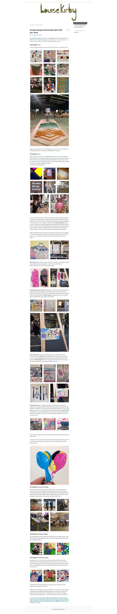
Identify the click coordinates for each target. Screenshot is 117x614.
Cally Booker (60, 597)
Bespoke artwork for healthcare (52, 597)
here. (44, 164)
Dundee (37, 599)
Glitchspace (55, 361)
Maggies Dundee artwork (60, 600)
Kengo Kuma (38, 410)
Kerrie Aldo (60, 156)
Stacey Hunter (56, 39)
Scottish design (46, 601)
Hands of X (60, 599)
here (60, 41)
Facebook (76, 32)
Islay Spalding (35, 358)
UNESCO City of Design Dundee (61, 601)
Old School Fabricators (40, 156)
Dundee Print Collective (53, 599)
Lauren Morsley (42, 600)
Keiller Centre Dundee (34, 600)
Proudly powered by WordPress (58, 609)
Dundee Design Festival (35, 38)
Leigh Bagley (47, 600)
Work (34, 597)
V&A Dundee (66, 408)
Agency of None (38, 560)
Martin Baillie (32, 159)
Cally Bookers (43, 293)
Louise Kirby (53, 600)
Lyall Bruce (55, 156)
